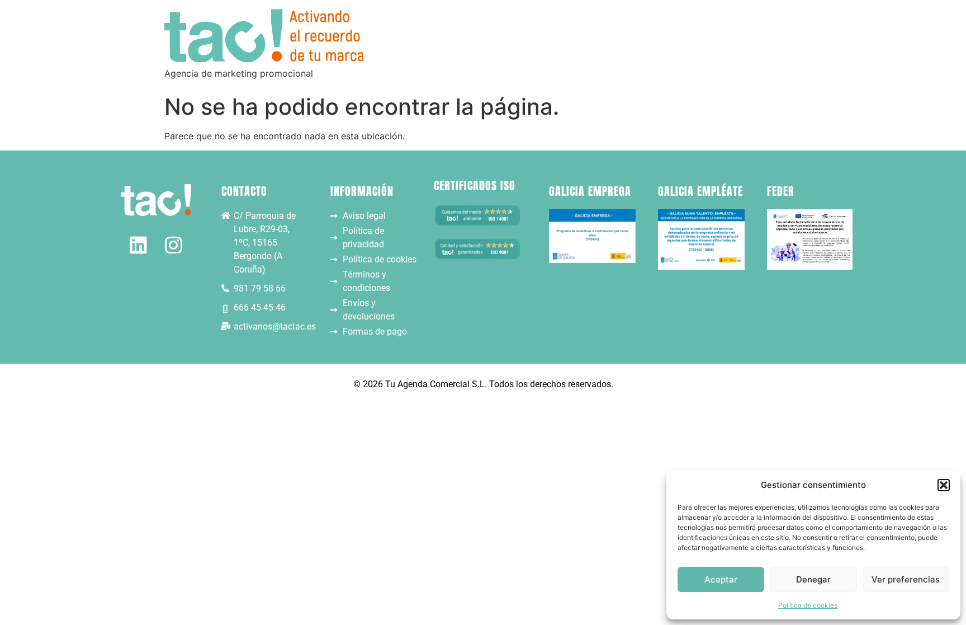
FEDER (780, 191)
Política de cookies (807, 605)
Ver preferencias (906, 579)
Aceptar (720, 579)
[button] (943, 485)
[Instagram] (173, 244)
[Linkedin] (138, 244)
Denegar (813, 579)
